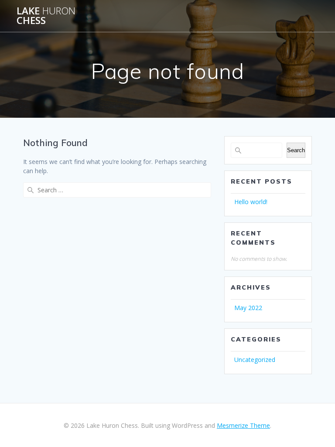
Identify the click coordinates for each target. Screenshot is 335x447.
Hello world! (250, 202)
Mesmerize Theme (243, 425)
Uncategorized (254, 359)
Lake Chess (46, 16)
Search (296, 150)
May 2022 (248, 308)
